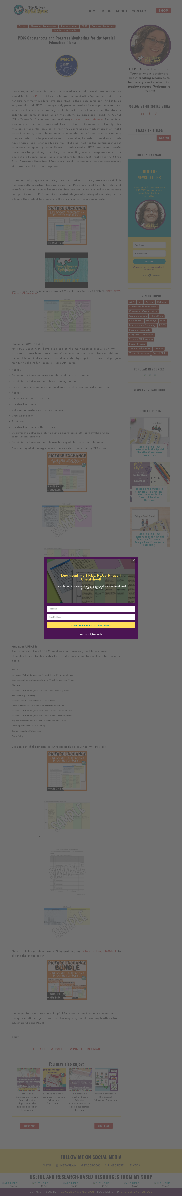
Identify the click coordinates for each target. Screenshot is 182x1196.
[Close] (134, 560)
